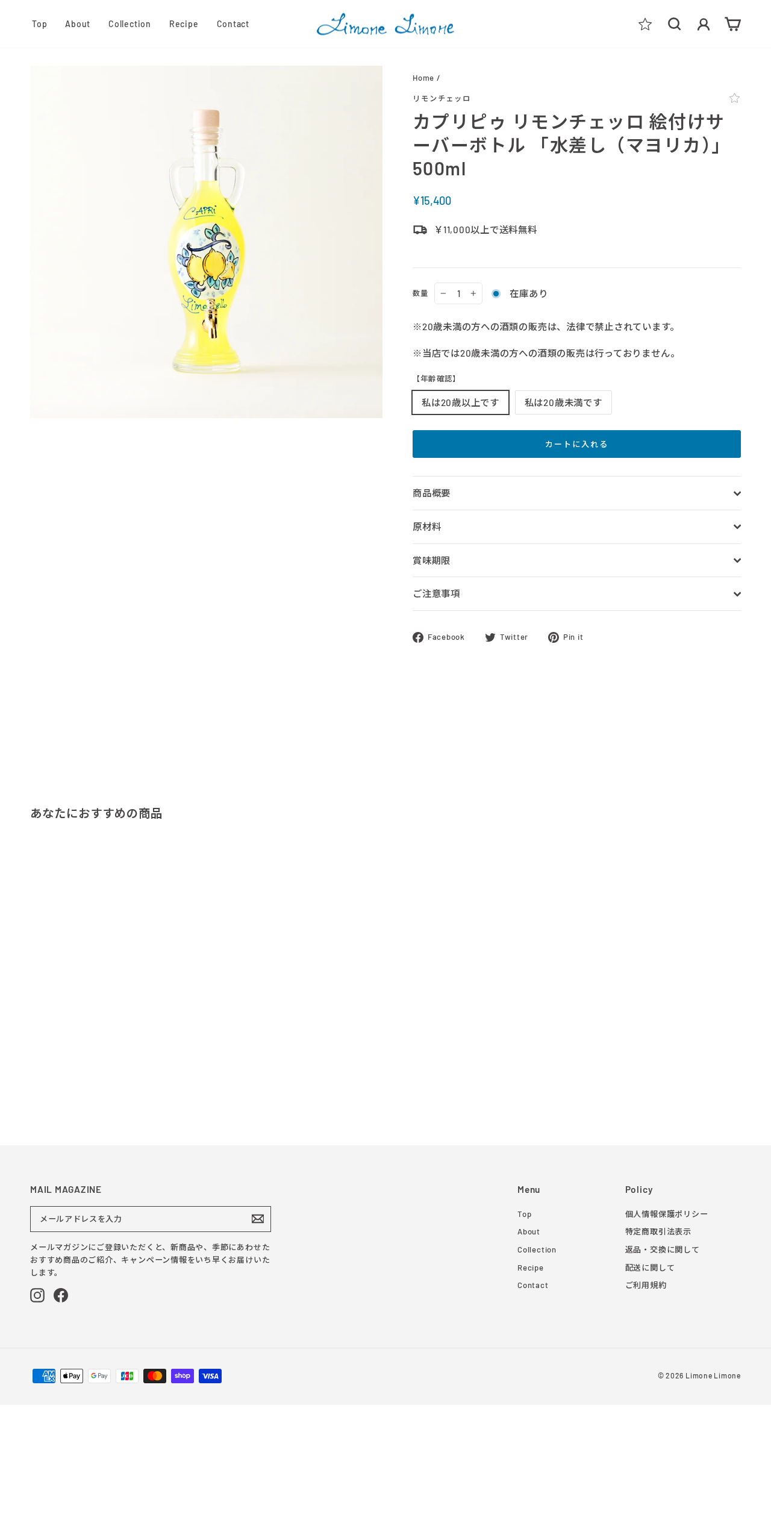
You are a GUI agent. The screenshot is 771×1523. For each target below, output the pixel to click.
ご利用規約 (646, 1285)
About (77, 24)
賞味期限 (432, 560)
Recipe (184, 24)
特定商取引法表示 (658, 1231)
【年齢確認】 (436, 378)
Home (423, 78)
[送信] (258, 1219)
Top (39, 24)
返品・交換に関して (662, 1249)
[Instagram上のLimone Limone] (37, 1295)
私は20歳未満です (563, 402)
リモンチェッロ (442, 98)
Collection (129, 24)
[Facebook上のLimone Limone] (61, 1295)
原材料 (427, 526)
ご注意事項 (436, 593)
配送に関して (650, 1267)
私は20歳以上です (460, 402)
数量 (420, 293)
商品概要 (432, 492)
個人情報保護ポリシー (666, 1214)
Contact (233, 24)
